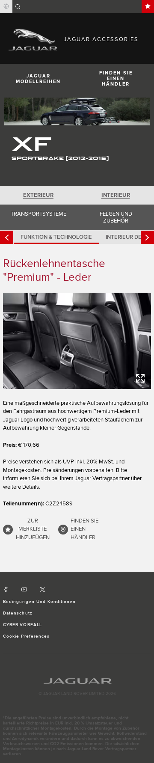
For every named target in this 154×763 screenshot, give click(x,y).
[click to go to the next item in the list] (147, 237)
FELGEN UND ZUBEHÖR (116, 217)
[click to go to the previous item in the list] (6, 237)
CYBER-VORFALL (22, 624)
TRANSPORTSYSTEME (38, 214)
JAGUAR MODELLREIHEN (38, 78)
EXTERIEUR (38, 195)
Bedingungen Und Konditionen (39, 601)
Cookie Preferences (26, 636)
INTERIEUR (115, 195)
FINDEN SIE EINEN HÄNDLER (116, 78)
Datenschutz (17, 613)
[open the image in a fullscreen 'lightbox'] (77, 341)
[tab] (38, 195)
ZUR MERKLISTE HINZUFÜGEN (33, 529)
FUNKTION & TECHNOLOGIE (56, 237)
